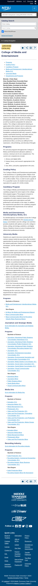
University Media (11, 73)
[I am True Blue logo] (19, 505)
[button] (35, 3)
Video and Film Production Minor (17, 439)
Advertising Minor (12, 376)
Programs (9, 62)
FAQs (6, 561)
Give (31, 3)
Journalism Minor (12, 379)
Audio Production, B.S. (14, 456)
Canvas (7, 547)
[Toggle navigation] (34, 8)
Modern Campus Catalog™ (22, 583)
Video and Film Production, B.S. (17, 411)
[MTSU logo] (19, 496)
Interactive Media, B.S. (14, 404)
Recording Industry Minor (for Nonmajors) (20, 473)
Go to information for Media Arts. (15, 392)
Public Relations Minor (14, 381)
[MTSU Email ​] (35, 1)
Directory (30, 1)
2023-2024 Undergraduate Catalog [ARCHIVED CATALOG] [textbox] (17, 14)
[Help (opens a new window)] (34, 48)
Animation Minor (12, 430)
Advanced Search (7, 35)
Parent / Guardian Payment (18, 554)
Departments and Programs (14, 76)
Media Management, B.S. (15, 406)
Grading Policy (10, 64)
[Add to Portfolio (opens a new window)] (22, 48)
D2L (6, 554)
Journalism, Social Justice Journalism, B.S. (20, 364)
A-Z (24, 1)
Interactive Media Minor (14, 432)
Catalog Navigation (9, 40)
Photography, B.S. (13, 409)
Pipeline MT (18, 565)
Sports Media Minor (13, 383)
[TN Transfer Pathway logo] (19, 511)
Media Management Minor (15, 435)
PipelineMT (11, 1)
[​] (17, 526)
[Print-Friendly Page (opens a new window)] (30, 48)
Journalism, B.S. (12, 350)
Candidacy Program (12, 67)
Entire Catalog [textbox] (6, 24)
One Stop (18, 548)
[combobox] (19, 14)
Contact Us (8, 550)
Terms (26, 578)
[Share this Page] (26, 47)
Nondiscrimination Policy (15, 578)
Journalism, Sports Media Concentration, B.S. (21, 366)
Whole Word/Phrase (10, 31)
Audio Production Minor (14, 470)
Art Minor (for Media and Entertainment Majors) (20, 312)
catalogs (6, 581)
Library (17, 545)
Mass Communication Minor (14, 314)
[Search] (35, 28)
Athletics (19, 1)
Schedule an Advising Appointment (29, 547)
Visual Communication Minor (16, 385)
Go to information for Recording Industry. (17, 446)
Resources (28, 541)
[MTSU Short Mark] (6, 8)
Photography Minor (13, 437)
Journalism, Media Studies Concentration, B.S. (22, 361)
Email (6, 557)
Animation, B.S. (12, 402)
